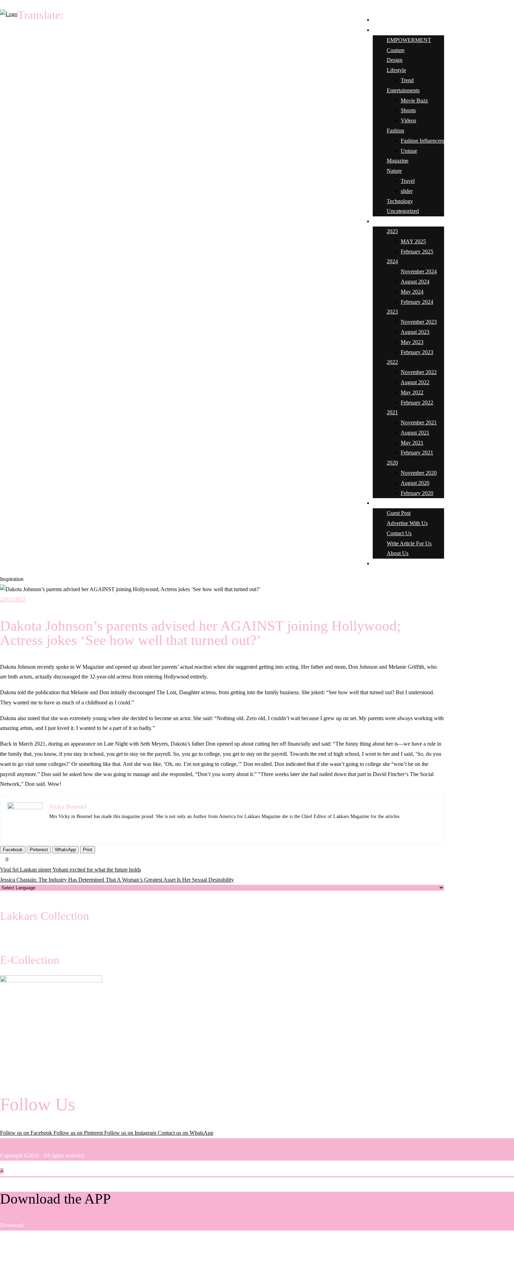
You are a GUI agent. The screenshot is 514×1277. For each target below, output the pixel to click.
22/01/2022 (12, 599)
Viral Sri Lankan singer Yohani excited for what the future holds (70, 870)
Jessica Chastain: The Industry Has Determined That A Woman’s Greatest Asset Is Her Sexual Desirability (117, 880)
